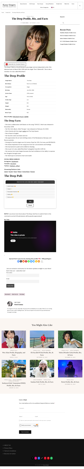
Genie (6, 171)
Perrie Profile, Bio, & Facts (70, 382)
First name (9, 272)
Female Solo (59, 4)
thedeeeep (14, 161)
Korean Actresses (14, 381)
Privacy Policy (8, 448)
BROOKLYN (16, 117)
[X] (21, 261)
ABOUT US (7, 445)
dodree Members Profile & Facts (67, 38)
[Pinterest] (26, 261)
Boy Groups (40, 4)
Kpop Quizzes (23, 4)
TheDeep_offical (15, 166)
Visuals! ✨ (9, 188)
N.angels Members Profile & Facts (67, 44)
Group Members (50, 4)
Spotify (11, 171)
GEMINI (26, 117)
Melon (19, 171)
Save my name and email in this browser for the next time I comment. (36, 420)
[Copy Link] (36, 261)
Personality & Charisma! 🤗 (13, 191)
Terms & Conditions (10, 451)
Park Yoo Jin (15, 294)
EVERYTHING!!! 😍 (11, 186)
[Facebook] (18, 261)
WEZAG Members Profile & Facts (68, 35)
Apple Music (26, 171)
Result (30, 205)
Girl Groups (32, 4)
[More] (39, 261)
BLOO (22, 117)
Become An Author (10, 454)
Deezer (33, 171)
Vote (30, 201)
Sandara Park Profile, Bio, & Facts (42, 382)
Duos (73, 4)
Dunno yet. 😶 (10, 197)
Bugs (15, 171)
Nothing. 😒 (9, 194)
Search (62, 17)
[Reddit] (23, 261)
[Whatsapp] (28, 261)
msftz (24, 131)
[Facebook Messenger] (31, 261)
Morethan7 (7, 294)
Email (7, 279)
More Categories (44, 7)
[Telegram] (34, 261)
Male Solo (67, 4)
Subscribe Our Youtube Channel (16, 64)
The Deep (13, 163)
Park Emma (25, 22)
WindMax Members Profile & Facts (68, 32)
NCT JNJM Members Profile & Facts (68, 41)
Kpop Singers (9, 5)
